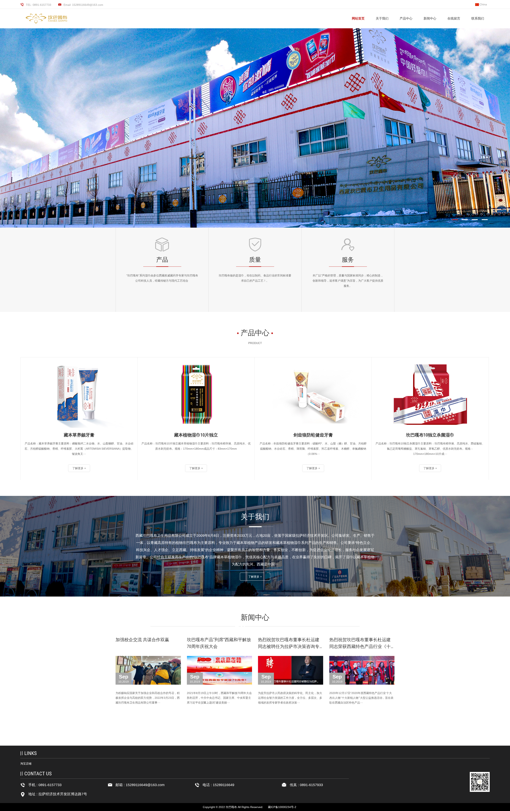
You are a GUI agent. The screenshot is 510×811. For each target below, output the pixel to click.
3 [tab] (476, 219)
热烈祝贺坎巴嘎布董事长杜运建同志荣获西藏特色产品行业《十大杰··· (360, 646)
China (483, 4)
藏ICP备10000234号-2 (282, 807)
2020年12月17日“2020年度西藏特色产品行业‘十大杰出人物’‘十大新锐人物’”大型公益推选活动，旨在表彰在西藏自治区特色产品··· (361, 697)
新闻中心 (430, 18)
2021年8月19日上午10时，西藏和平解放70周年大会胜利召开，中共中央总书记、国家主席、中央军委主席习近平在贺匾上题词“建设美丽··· (219, 697)
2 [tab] (466, 219)
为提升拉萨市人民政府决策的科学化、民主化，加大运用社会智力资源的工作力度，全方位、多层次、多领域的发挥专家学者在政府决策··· (290, 697)
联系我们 (477, 18)
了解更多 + (255, 576)
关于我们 (382, 18)
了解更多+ (162, 299)
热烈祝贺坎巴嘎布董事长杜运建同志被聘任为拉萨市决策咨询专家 (288, 646)
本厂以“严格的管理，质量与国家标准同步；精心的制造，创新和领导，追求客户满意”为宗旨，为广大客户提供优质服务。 (348, 280)
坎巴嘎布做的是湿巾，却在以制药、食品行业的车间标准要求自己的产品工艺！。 (255, 278)
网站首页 (358, 18)
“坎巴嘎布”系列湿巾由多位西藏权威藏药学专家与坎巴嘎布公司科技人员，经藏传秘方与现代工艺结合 (162, 278)
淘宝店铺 (25, 763)
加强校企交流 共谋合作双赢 (142, 639)
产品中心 (406, 18)
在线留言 (453, 18)
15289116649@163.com (145, 785)
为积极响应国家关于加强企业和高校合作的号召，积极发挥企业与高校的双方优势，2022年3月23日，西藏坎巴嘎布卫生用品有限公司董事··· (148, 697)
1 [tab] (456, 219)
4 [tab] (486, 219)
